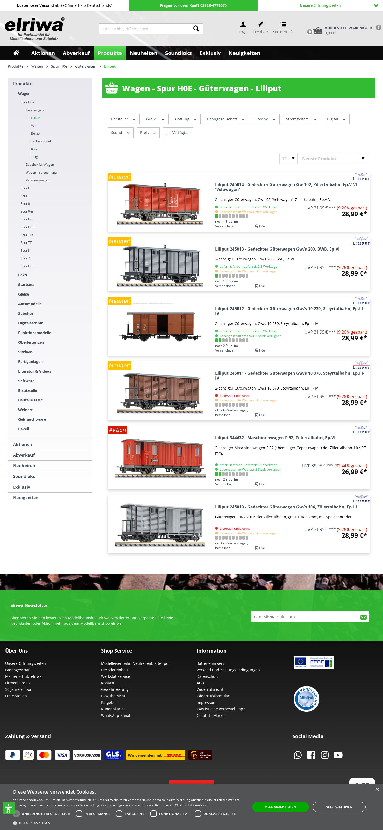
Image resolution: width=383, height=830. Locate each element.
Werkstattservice (115, 676)
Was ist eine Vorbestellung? (221, 708)
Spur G (25, 188)
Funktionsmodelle (34, 332)
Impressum (207, 702)
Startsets (26, 284)
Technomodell (41, 141)
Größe (152, 119)
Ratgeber (109, 702)
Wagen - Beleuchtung (41, 172)
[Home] (16, 53)
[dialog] (191, 807)
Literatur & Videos (34, 371)
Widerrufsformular (213, 695)
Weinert (25, 409)
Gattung (182, 119)
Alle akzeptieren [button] (280, 807)
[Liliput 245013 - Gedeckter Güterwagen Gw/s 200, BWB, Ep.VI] (160, 264)
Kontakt (107, 682)
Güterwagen (35, 110)
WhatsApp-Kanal (115, 715)
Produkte (22, 83)
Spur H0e (27, 102)
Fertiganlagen (30, 361)
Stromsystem (298, 119)
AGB (200, 682)
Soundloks (24, 476)
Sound (117, 132)
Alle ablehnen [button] (339, 807)
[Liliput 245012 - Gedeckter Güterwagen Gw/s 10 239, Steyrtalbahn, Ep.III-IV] (160, 326)
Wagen (24, 93)
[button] (9, 808)
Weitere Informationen (192, 805)
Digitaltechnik (30, 323)
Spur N (25, 250)
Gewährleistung (115, 689)
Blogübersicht (113, 695)
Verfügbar (181, 132)
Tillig (34, 157)
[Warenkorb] (304, 21)
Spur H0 (26, 219)
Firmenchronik (17, 682)
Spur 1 (25, 196)
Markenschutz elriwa (23, 676)
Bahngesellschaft (222, 119)
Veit (33, 125)
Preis (145, 132)
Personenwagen (37, 180)
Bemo (35, 133)
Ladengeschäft (18, 669)
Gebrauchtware (32, 419)
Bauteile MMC (30, 400)
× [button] (377, 789)
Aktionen (22, 444)
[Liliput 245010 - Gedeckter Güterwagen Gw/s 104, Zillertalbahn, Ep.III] (160, 524)
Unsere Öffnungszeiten (25, 663)
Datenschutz (208, 676)
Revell (23, 428)
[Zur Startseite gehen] (34, 28)
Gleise (23, 294)
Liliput (35, 118)
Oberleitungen (31, 342)
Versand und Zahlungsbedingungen (228, 669)
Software (26, 380)
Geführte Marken (212, 715)
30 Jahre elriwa (18, 689)
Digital (333, 119)
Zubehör (25, 313)
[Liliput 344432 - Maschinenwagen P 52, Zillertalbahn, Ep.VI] (160, 457)
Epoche (262, 119)
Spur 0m (27, 211)
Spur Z (25, 258)
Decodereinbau (114, 669)
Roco (34, 149)
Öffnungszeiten (320, 5)
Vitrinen (25, 351)
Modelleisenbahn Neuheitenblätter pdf (135, 663)
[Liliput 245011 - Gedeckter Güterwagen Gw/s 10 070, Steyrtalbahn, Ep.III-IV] (160, 390)
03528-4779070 (213, 5)
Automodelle (30, 303)
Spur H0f (27, 266)
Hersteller (120, 119)
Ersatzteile (27, 390)
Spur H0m (28, 227)
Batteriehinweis (210, 663)
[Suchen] (196, 28)
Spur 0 (25, 203)
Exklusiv (21, 487)
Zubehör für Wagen (40, 164)
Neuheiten (24, 466)
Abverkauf (24, 455)
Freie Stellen (16, 695)
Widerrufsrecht (210, 689)
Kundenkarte (112, 708)
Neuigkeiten (26, 498)
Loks (22, 274)
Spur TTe (27, 235)
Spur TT (26, 242)
